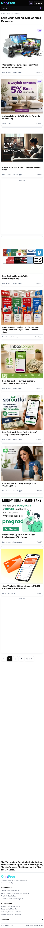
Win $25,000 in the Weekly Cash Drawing (15, 893)
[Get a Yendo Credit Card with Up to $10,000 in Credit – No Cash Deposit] (22, 566)
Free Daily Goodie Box (8, 896)
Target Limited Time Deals (10, 909)
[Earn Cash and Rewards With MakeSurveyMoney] (22, 256)
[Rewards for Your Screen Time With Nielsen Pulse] (22, 147)
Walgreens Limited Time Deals (11, 914)
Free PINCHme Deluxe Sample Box (12, 899)
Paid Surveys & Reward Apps (12, 72)
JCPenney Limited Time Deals (11, 912)
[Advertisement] (22, 208)
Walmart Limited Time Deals (10, 906)
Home (3, 13)
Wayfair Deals (6, 123)
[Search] (41, 8)
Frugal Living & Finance (10, 337)
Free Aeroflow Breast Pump (10, 890)
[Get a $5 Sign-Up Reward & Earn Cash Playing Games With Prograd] (22, 515)
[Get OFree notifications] (31, 3)
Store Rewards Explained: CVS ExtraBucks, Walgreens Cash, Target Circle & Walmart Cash (21, 329)
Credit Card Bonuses (9, 593)
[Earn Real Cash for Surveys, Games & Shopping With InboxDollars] (22, 361)
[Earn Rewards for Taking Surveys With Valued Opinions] (22, 463)
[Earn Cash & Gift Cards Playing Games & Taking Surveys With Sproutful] (22, 412)
